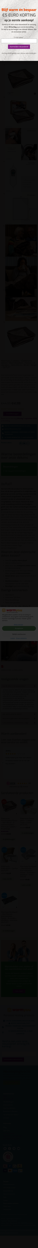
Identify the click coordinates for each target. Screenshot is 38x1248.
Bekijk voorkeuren (19, 634)
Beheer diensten (18, 624)
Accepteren (19, 628)
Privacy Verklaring (21, 638)
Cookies (12, 638)
